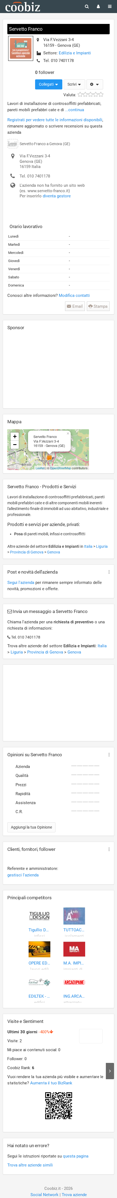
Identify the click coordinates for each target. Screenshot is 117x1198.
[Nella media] (90, 94)
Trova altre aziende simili (30, 1165)
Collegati (46, 84)
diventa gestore (57, 196)
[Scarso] (85, 94)
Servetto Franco (25, 29)
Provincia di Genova (27, 552)
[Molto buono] (95, 94)
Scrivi (72, 84)
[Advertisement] (48, 369)
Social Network (44, 1194)
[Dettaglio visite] (110, 1071)
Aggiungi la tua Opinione (31, 827)
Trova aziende (74, 1194)
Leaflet (40, 468)
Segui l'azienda (20, 582)
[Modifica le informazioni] (95, 84)
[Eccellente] (100, 94)
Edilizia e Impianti (75, 53)
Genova (53, 552)
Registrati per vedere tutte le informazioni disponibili (54, 119)
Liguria (102, 546)
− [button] (15, 444)
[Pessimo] (80, 94)
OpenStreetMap (60, 468)
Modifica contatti (74, 295)
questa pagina (75, 1156)
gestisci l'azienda (23, 875)
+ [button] (15, 436)
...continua (74, 109)
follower (44, 72)
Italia (88, 546)
